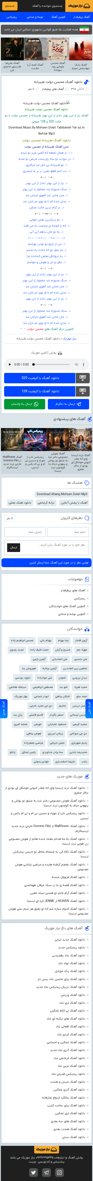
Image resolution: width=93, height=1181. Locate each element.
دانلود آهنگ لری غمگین (70, 1113)
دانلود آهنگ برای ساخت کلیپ (66, 1106)
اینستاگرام (59, 1172)
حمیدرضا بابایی (78, 752)
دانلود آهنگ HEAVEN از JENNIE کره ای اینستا (56, 901)
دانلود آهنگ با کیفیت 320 (40, 378)
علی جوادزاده (44, 678)
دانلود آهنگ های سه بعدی (68, 1121)
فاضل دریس (79, 706)
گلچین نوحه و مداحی (71, 614)
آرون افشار (81, 640)
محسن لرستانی (78, 715)
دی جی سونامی (78, 733)
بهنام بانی (45, 640)
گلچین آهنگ (58, 17)
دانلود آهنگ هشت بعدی (69, 1129)
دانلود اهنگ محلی (20, 503)
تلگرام (46, 1172)
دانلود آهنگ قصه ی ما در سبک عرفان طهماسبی (54, 885)
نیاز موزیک (70, 339)
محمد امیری (20, 724)
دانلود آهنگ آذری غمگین (69, 1090)
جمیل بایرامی (57, 743)
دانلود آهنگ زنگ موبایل (70, 971)
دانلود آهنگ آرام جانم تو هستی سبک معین (57, 893)
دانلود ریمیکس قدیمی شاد (68, 1074)
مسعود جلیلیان (57, 724)
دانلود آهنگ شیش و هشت (67, 1082)
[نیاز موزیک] (79, 6)
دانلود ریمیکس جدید (71, 947)
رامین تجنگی (29, 752)
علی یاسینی (80, 659)
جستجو (9, 6)
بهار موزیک (20, 696)
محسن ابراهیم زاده (22, 640)
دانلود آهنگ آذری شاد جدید (67, 1050)
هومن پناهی (33, 733)
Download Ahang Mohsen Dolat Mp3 (62, 494)
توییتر (33, 1172)
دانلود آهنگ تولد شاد (71, 963)
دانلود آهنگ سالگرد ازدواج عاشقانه (63, 1098)
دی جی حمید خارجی (41, 706)
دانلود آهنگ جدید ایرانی (70, 940)
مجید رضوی (17, 650)
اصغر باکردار (56, 715)
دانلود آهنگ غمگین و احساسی (66, 1042)
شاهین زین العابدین (75, 668)
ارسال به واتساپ (21, 404)
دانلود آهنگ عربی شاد (71, 1066)
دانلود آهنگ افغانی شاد (70, 1027)
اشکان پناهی (62, 696)
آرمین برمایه (49, 668)
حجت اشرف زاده (39, 650)
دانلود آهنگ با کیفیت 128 (40, 391)
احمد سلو (81, 696)
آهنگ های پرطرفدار (53, 89)
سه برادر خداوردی (52, 752)
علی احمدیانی (59, 659)
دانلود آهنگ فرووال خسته (68, 877)
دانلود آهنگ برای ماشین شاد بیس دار (61, 979)
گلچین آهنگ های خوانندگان (67, 606)
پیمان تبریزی (55, 733)
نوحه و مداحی (35, 17)
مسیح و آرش (62, 650)
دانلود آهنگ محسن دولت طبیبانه (58, 82)
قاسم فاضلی (36, 715)
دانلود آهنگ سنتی (73, 1137)
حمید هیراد (80, 687)
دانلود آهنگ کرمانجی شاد (69, 1058)
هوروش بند (29, 668)
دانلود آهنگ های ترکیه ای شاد (66, 1019)
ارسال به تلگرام (65, 404)
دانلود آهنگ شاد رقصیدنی (68, 956)
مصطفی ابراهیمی (43, 687)
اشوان (62, 678)
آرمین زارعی (39, 659)
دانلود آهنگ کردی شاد (71, 1035)
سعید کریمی (80, 724)
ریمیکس (11, 17)
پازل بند (17, 715)
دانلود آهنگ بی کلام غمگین (67, 1011)
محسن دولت (35, 329)
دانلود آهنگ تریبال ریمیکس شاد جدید (60, 987)
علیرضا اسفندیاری (65, 761)
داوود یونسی (23, 678)
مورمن (38, 724)
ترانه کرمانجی (46, 503)
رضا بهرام (63, 640)
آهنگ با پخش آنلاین (74, 503)
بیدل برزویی (79, 678)
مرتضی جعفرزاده (33, 743)
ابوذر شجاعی (41, 696)
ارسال (13, 547)
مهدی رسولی (41, 761)
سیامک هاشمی (17, 687)
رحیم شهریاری (79, 743)
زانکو (12, 752)
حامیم (62, 706)
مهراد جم (82, 650)
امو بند (63, 687)
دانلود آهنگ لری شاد (72, 1003)
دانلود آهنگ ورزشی (73, 995)
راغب (84, 761)
